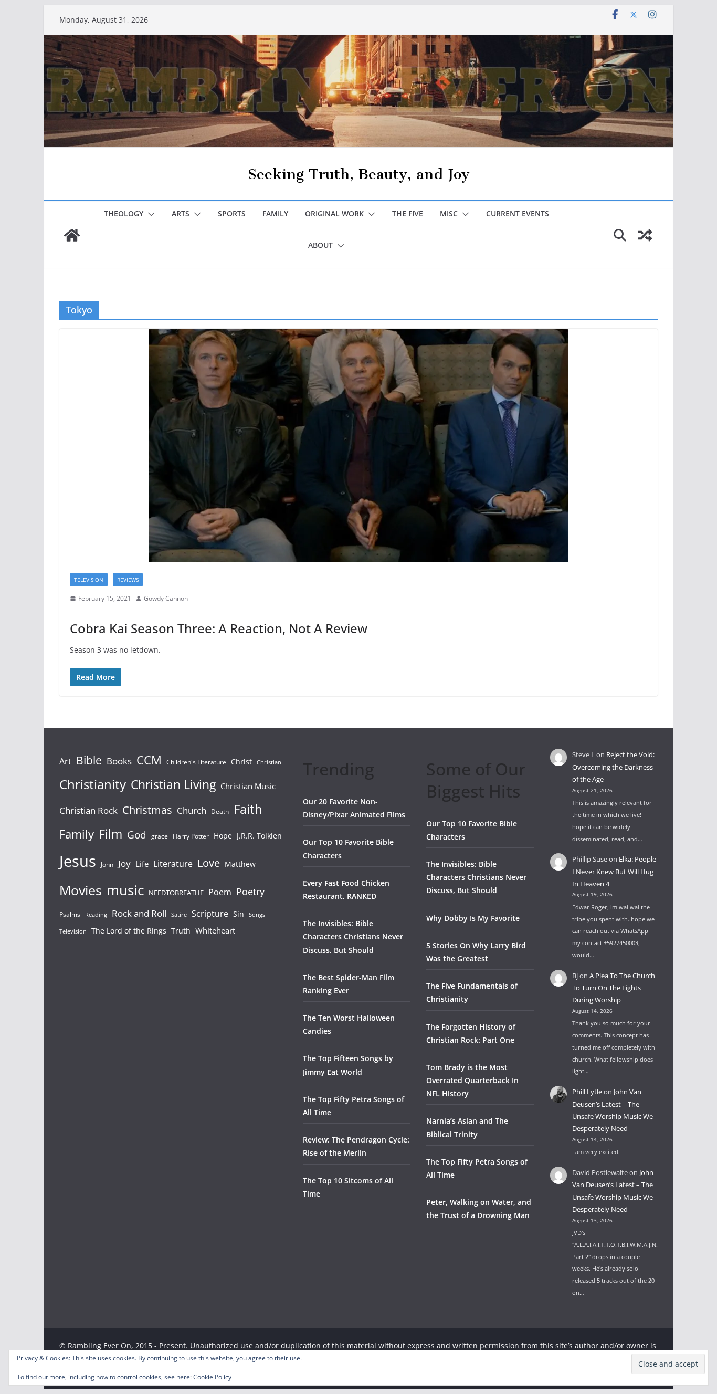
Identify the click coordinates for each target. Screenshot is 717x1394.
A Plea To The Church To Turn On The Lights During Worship (613, 988)
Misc (449, 213)
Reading (96, 914)
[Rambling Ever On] (358, 42)
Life (142, 863)
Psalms (69, 914)
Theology (123, 213)
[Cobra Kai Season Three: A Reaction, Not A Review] (358, 445)
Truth (181, 931)
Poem (219, 892)
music (125, 890)
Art (65, 761)
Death (220, 811)
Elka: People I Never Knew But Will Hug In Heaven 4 (614, 871)
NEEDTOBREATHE (176, 892)
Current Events (517, 213)
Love (208, 862)
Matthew (240, 864)
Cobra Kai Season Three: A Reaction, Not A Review (218, 628)
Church (191, 810)
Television (88, 579)
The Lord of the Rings (128, 931)
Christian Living (173, 784)
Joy (124, 863)
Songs (257, 914)
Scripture (210, 913)
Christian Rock (88, 810)
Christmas (147, 809)
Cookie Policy (212, 1376)
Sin (238, 914)
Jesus (77, 861)
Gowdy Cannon (166, 598)
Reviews (128, 579)
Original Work (334, 213)
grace (159, 836)
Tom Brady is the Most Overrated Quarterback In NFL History (472, 1080)
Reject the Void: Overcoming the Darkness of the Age (613, 767)
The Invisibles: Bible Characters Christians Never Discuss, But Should (353, 936)
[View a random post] (645, 235)
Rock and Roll (139, 913)
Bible (89, 760)
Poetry (250, 891)
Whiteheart (215, 930)
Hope (223, 836)
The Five (407, 213)
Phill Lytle (587, 1091)
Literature (173, 863)
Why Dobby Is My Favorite (473, 918)
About (320, 245)
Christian (269, 762)
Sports (232, 213)
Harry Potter (191, 836)
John (107, 864)
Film (110, 833)
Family (275, 213)
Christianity (92, 784)
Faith (248, 809)
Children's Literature (196, 762)
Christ (241, 762)
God (136, 835)
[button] (149, 214)
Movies (80, 890)
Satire (179, 914)
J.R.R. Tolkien (259, 836)
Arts (180, 213)
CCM (149, 760)
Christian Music (248, 786)
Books (119, 761)
